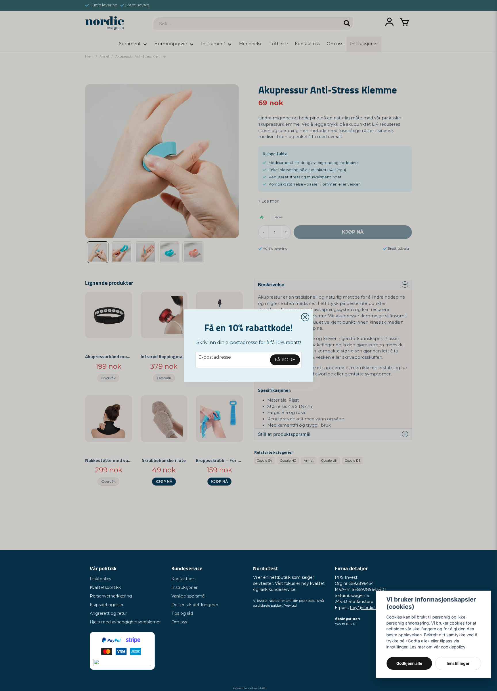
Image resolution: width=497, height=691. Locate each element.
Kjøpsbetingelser (106, 604)
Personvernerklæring (111, 596)
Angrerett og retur (108, 613)
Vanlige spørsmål (188, 596)
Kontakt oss (183, 578)
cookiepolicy (453, 646)
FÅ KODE (285, 359)
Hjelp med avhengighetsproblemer (125, 622)
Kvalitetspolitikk (105, 587)
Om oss (179, 622)
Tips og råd (182, 613)
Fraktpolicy (100, 578)
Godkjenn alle (409, 663)
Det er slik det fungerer (194, 604)
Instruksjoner (184, 587)
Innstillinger (458, 663)
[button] (305, 317)
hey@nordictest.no (369, 607)
